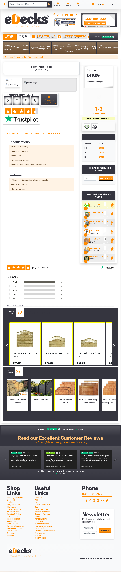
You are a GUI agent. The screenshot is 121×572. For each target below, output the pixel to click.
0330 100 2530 (95, 19)
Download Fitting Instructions (41, 520)
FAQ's (37, 502)
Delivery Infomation (42, 512)
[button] (7, 48)
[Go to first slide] (35, 100)
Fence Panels (21, 57)
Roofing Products (23, 37)
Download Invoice (42, 524)
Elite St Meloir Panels (36, 57)
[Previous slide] (7, 100)
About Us (38, 497)
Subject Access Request (45, 531)
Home (11, 57)
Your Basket (39, 535)
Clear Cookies (40, 538)
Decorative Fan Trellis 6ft (99, 239)
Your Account (40, 533)
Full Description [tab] (34, 133)
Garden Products (10, 37)
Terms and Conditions (44, 526)
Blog (36, 500)
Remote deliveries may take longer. (98, 118)
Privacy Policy (40, 528)
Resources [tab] (54, 133)
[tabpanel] (99, 20)
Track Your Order (41, 509)
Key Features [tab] (14, 133)
